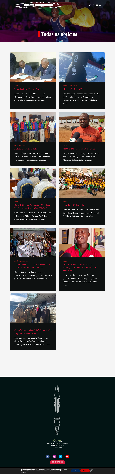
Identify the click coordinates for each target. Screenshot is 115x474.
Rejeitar (85, 471)
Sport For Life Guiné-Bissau (75, 205)
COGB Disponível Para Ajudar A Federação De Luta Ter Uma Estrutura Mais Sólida (80, 267)
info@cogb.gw (57, 440)
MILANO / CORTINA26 (25, 149)
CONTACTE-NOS (57, 462)
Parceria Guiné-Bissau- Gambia (28, 89)
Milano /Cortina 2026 (72, 89)
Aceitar (75, 471)
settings (23, 472)
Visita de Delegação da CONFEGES (79, 149)
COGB (16, 86)
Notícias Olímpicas (70, 86)
